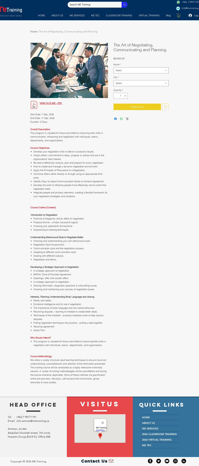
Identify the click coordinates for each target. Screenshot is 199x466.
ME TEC (146, 445)
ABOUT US (148, 422)
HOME (146, 417)
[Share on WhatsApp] (121, 119)
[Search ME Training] (124, 5)
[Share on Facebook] (115, 119)
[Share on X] (127, 119)
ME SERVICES (150, 428)
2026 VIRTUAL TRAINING (156, 439)
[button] (78, 15)
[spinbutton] (120, 95)
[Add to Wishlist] (165, 107)
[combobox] (141, 70)
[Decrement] (116, 95)
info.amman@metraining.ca (32, 420)
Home (33, 31)
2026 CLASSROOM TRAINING (159, 434)
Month (117, 64)
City (116, 77)
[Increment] (125, 95)
